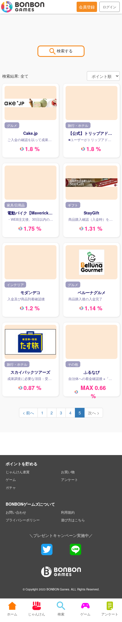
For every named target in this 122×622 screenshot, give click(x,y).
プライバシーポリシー (23, 519)
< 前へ (28, 413)
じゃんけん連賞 (18, 471)
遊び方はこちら (73, 519)
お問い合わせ (16, 512)
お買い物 (68, 471)
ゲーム (11, 479)
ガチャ (11, 487)
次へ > (93, 413)
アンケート (69, 479)
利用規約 (68, 512)
